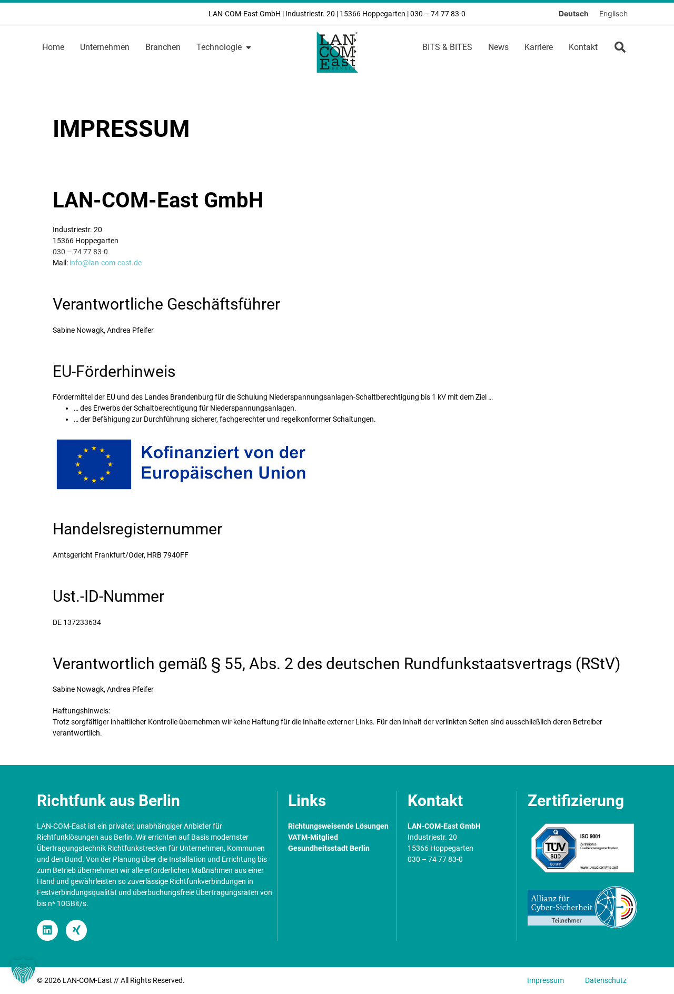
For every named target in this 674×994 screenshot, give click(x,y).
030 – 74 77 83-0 (437, 13)
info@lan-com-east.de (106, 263)
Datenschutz (606, 980)
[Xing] (76, 930)
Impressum (545, 980)
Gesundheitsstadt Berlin (329, 848)
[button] (620, 47)
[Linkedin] (47, 930)
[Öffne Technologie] (248, 47)
